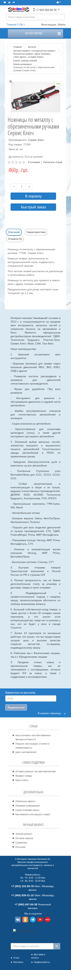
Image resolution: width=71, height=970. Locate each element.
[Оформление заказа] (14, 2)
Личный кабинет (23, 834)
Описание (14, 232)
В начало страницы (51, 713)
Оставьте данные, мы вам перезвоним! (35, 771)
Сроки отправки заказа (27, 810)
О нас (16, 958)
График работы (42, 962)
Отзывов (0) (15, 238)
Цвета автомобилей (25, 752)
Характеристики (36, 232)
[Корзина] (9, 2)
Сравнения (21, 842)
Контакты (18, 962)
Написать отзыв (52, 162)
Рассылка (20, 847)
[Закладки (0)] (5, 2)
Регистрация (48, 24)
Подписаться (16, 707)
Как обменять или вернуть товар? (32, 814)
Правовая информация (27, 805)
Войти (61, 24)
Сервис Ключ (36, 139)
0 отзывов (34, 162)
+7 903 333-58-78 (45, 9)
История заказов (24, 838)
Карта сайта (21, 780)
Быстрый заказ (33, 207)
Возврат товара (23, 776)
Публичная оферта (25, 801)
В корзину (33, 196)
